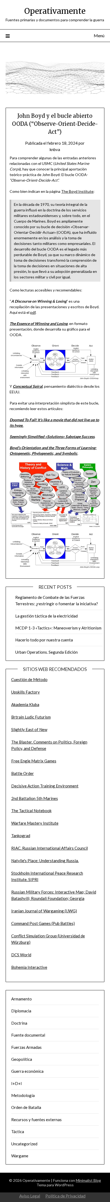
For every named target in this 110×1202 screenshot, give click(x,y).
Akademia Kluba (25, 704)
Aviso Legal (29, 1195)
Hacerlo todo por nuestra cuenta (44, 639)
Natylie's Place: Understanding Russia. (45, 860)
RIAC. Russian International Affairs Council (49, 848)
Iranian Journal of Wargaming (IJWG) (44, 910)
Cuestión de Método (29, 679)
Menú (99, 35)
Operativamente (54, 11)
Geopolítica (21, 1059)
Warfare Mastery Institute (34, 823)
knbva (55, 149)
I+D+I (16, 1083)
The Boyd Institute (77, 191)
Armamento (21, 998)
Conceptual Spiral (27, 386)
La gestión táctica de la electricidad (46, 615)
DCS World (21, 954)
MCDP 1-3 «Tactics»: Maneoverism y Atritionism (58, 627)
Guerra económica (27, 1071)
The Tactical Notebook (31, 810)
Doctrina (19, 1023)
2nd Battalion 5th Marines (34, 798)
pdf (33, 312)
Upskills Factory (25, 692)
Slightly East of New (29, 729)
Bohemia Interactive (29, 967)
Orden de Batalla (26, 1107)
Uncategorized (24, 1143)
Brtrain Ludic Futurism (31, 717)
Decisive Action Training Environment (44, 785)
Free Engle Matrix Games (33, 760)
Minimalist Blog (88, 1180)
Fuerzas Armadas (26, 1047)
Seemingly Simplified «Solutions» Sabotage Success (52, 436)
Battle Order (22, 773)
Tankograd (20, 835)
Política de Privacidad (65, 1195)
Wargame (19, 1155)
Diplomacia (21, 1010)
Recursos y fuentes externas (36, 1119)
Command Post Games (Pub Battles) (43, 923)
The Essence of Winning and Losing (39, 323)
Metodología (23, 1095)
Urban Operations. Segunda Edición (46, 652)
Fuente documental (28, 1035)
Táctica (17, 1131)
